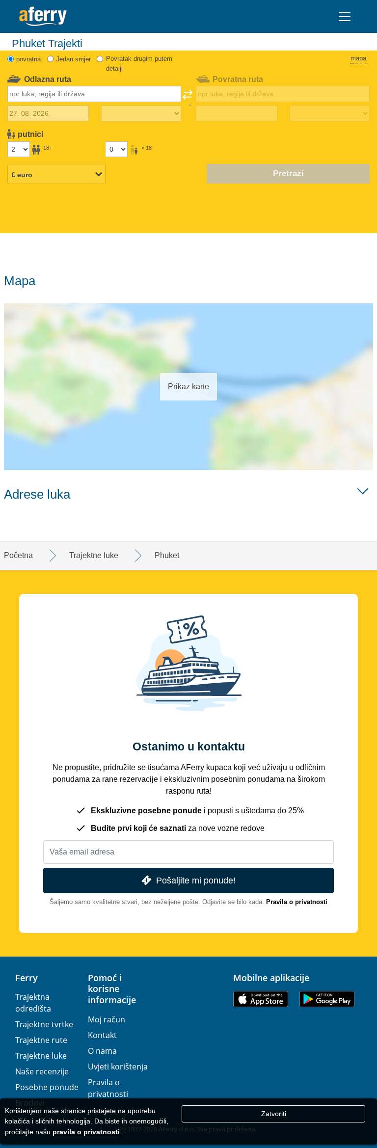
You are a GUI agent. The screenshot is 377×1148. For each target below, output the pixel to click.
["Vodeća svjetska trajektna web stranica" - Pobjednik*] (43, 16)
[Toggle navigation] (344, 16)
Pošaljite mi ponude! (196, 880)
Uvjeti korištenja (118, 1066)
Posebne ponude (47, 1087)
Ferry (26, 978)
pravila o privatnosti (86, 1132)
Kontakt (102, 1035)
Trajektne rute (41, 1040)
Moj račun (106, 1019)
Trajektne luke (41, 1055)
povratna (28, 59)
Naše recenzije (42, 1071)
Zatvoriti (273, 1114)
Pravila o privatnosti (296, 902)
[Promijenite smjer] (187, 98)
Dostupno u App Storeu (260, 999)
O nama (102, 1050)
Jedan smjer (73, 59)
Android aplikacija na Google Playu (326, 999)
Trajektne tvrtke (44, 1024)
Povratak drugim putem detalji (139, 63)
